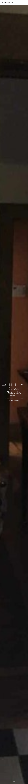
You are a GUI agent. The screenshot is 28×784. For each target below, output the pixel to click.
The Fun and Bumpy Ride (16, 398)
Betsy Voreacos (15, 400)
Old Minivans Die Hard (7, 2)
